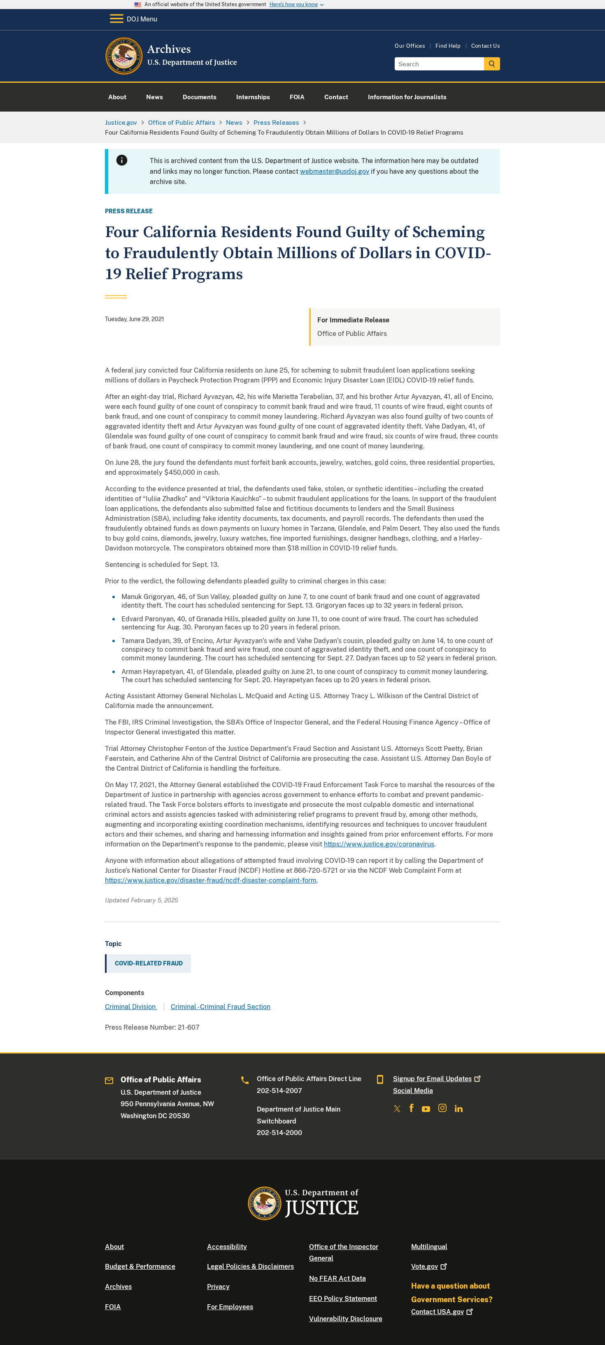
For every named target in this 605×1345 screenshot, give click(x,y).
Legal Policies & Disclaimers (250, 1266)
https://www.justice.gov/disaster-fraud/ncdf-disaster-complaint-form (210, 880)
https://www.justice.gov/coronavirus (379, 844)
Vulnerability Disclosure (345, 1319)
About (114, 1247)
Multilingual (429, 1247)
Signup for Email (432, 1079)
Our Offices (410, 46)
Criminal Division (131, 1007)
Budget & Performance (140, 1266)
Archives (118, 1287)
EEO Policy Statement (343, 1299)
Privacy (218, 1287)
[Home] (172, 71)
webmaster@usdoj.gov (334, 171)
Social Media (413, 1091)
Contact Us (485, 46)
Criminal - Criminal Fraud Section (220, 1007)
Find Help (448, 46)
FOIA (113, 1307)
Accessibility (227, 1247)
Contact (437, 1312)
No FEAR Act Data (337, 1278)
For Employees (230, 1307)
